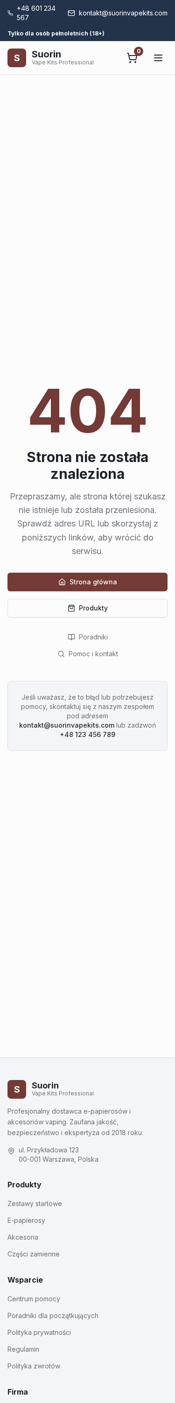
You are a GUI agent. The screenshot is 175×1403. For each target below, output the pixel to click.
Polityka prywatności (39, 1332)
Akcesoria (22, 1237)
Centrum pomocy (33, 1299)
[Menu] (158, 58)
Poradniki (93, 637)
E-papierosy (26, 1220)
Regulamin (23, 1349)
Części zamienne (33, 1254)
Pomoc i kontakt (93, 654)
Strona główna (93, 582)
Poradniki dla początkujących (52, 1315)
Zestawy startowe (34, 1203)
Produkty (93, 608)
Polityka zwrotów (33, 1366)
